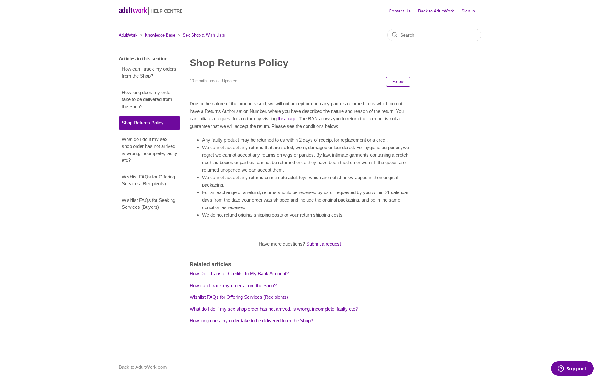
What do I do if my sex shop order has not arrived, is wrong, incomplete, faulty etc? (149, 150)
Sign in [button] (468, 10)
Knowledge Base (160, 35)
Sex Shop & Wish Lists (204, 35)
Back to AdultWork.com (143, 367)
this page (287, 118)
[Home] (151, 11)
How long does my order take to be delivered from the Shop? (147, 99)
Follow (398, 81)
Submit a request (323, 244)
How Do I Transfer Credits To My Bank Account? (239, 273)
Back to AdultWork (436, 10)
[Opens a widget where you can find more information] (572, 369)
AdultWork (128, 35)
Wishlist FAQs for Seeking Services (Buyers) (148, 204)
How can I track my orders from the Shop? (149, 72)
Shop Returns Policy (143, 122)
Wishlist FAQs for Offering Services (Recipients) (148, 180)
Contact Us (400, 10)
